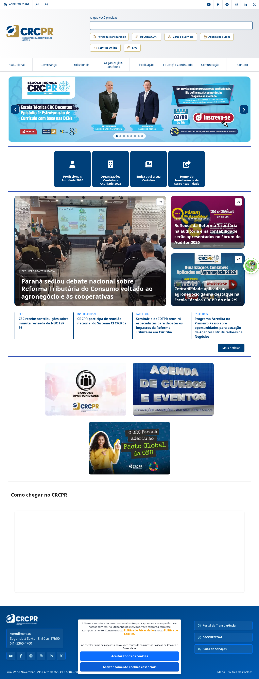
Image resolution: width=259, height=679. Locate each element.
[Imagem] (85, 389)
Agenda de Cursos (219, 36)
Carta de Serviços (183, 36)
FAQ (134, 47)
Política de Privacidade (139, 630)
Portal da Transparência (112, 36)
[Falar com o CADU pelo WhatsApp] (251, 266)
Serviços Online (107, 47)
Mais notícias (231, 348)
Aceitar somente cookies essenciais (129, 667)
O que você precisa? (103, 17)
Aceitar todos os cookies (129, 656)
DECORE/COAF (149, 36)
